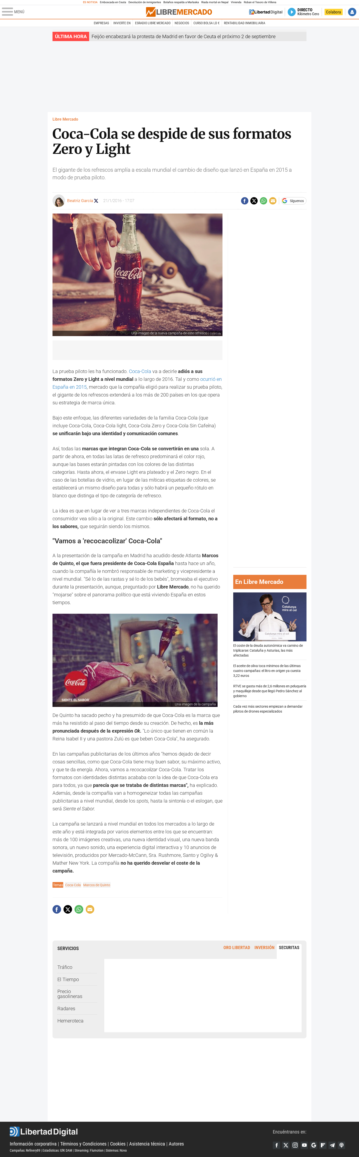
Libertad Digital (141, 1131)
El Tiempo (68, 979)
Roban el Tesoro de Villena (260, 2)
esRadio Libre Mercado (152, 23)
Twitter (285, 1145)
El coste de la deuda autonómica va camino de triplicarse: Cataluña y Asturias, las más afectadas (268, 650)
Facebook (276, 1145)
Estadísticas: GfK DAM (57, 1150)
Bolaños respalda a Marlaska (181, 2)
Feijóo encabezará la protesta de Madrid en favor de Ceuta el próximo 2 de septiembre (183, 36)
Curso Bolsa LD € (206, 23)
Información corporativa (33, 1144)
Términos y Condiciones (83, 1144)
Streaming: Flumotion (89, 1150)
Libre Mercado (65, 119)
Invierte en (122, 23)
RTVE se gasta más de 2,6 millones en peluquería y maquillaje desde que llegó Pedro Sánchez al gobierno (269, 691)
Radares (66, 1008)
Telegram (332, 1145)
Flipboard (323, 1145)
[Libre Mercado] (179, 12)
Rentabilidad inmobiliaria (244, 23)
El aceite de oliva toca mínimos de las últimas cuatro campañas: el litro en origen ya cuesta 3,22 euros (267, 671)
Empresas (101, 23)
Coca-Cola (140, 371)
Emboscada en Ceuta (113, 2)
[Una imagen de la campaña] (135, 660)
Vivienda (236, 2)
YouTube (304, 1145)
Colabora (333, 12)
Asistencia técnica (147, 1144)
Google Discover (313, 1145)
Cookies (118, 1144)
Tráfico (64, 967)
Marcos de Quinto (96, 885)
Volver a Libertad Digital (265, 12)
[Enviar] (263, 200)
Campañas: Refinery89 (25, 1150)
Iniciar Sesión (352, 12)
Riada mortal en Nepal (214, 2)
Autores (176, 1144)
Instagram (295, 1145)
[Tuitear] (254, 200)
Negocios (182, 23)
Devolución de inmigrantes (144, 2)
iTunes (341, 1145)
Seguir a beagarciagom (96, 200)
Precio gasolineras (69, 993)
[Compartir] (244, 200)
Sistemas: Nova (116, 1150)
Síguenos (297, 201)
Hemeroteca (70, 1021)
